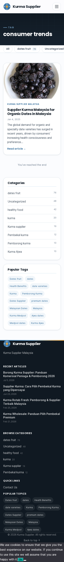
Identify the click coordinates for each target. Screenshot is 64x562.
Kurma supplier (32, 226)
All (7, 49)
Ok (20, 559)
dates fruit (26, 49)
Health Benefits (18, 286)
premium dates (39, 301)
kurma (32, 218)
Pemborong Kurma (32, 293)
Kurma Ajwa (32, 251)
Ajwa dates (38, 315)
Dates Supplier (18, 301)
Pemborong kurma (32, 243)
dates (30, 279)
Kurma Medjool (18, 315)
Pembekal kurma (32, 235)
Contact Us (10, 487)
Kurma (13, 293)
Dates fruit (15, 279)
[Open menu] (57, 6)
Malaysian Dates (18, 308)
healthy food (32, 210)
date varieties (39, 286)
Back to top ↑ (32, 540)
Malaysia (37, 308)
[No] (24, 560)
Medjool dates (17, 323)
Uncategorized (32, 201)
